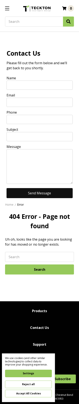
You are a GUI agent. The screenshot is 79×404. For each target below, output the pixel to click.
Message (14, 146)
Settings (28, 373)
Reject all (28, 384)
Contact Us (39, 327)
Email (11, 95)
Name (11, 78)
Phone (12, 112)
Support (39, 344)
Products (39, 311)
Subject (12, 129)
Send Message (39, 193)
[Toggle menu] (7, 8)
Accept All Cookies (28, 393)
